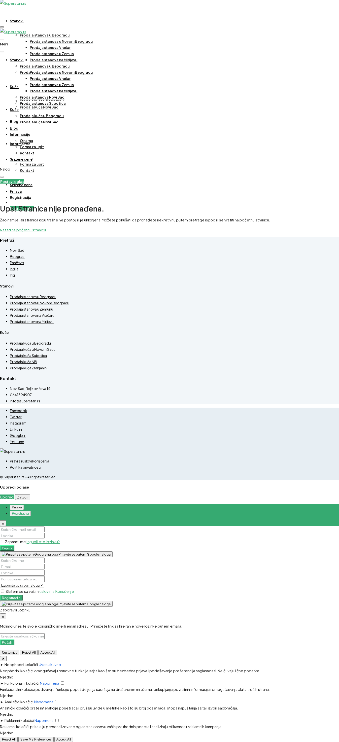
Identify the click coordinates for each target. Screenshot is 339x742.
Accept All (47, 652)
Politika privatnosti (25, 467)
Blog (14, 121)
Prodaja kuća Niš (23, 361)
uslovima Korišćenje (56, 591)
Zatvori (22, 497)
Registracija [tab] (20, 513)
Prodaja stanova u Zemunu (31, 309)
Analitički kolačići (19, 701)
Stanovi (17, 21)
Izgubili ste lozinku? (43, 541)
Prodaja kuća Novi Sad (39, 107)
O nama (26, 140)
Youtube (17, 441)
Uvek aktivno (50, 664)
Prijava (7, 548)
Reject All (29, 652)
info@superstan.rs (25, 401)
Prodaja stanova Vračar (50, 47)
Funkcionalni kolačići (21, 683)
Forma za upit (32, 164)
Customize (9, 652)
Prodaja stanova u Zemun (52, 53)
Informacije (20, 134)
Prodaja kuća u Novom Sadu (33, 349)
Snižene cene (21, 184)
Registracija (11, 598)
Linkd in (16, 429)
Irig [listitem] (12, 275)
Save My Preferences (36, 739)
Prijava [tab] (17, 507)
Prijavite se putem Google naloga (84, 554)
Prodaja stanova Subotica (43, 103)
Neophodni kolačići (21, 664)
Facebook (18, 410)
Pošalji (7, 642)
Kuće (14, 86)
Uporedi (7, 497)
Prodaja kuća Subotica (28, 355)
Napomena (49, 683)
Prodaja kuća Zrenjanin (28, 368)
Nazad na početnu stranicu (23, 229)
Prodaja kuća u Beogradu (42, 115)
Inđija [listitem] (14, 269)
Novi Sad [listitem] (17, 250)
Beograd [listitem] (17, 256)
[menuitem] (16, 191)
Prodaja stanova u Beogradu (45, 35)
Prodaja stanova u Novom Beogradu (61, 41)
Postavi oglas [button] (12, 181)
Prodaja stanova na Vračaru (32, 315)
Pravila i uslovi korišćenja (29, 461)
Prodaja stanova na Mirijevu (53, 60)
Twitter (16, 417)
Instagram (18, 423)
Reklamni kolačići (19, 720)
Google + (18, 435)
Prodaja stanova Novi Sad (42, 97)
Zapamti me (16, 541)
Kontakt (27, 170)
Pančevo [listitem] (17, 262)
